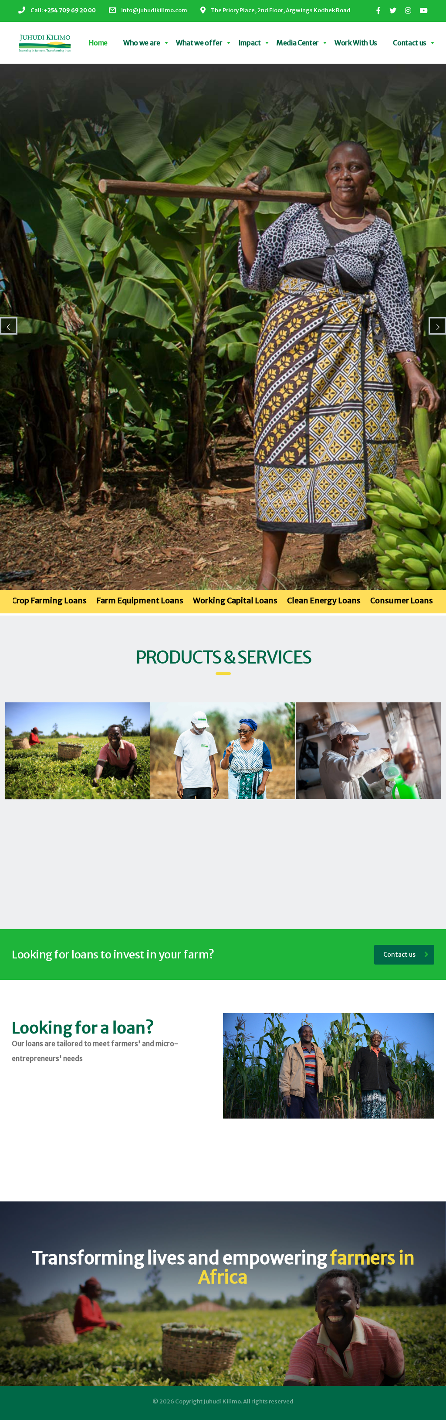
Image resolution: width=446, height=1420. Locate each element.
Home (98, 42)
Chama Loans (348, 600)
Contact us (409, 42)
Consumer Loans (281, 600)
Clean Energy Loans (204, 600)
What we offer (199, 42)
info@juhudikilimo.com (154, 10)
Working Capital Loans (115, 600)
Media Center (298, 42)
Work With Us (355, 42)
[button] (77, 750)
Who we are (141, 42)
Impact (249, 42)
